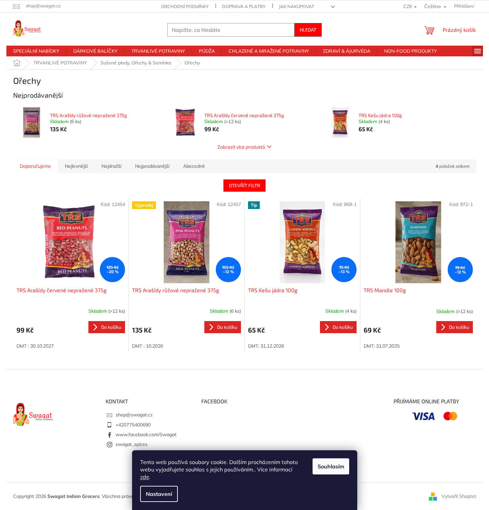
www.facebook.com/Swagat (146, 434)
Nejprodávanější (152, 166)
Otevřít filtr (244, 185)
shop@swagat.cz (134, 415)
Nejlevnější (76, 166)
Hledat (308, 30)
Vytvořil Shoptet (459, 496)
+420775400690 (133, 425)
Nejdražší (111, 166)
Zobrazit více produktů (241, 147)
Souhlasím (331, 466)
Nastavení (159, 494)
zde (144, 476)
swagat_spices (132, 444)
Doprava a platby (244, 6)
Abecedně (194, 166)
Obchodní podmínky (185, 6)
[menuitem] (36, 51)
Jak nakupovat (296, 6)
